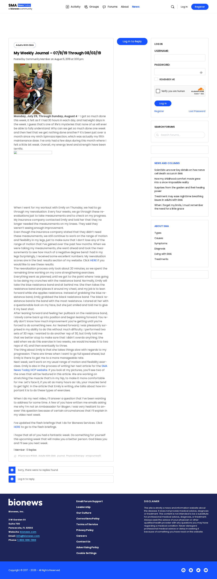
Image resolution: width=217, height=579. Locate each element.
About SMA (161, 226)
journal (61, 455)
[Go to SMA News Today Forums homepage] (20, 6)
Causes (158, 238)
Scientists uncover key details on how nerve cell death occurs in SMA (179, 171)
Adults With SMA (47, 455)
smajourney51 (93, 455)
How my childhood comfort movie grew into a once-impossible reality (177, 180)
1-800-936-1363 (26, 540)
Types (157, 233)
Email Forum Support (89, 501)
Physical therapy (75, 455)
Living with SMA (163, 254)
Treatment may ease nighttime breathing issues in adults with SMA (178, 198)
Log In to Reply (132, 41)
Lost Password (197, 111)
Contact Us (83, 541)
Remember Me (167, 79)
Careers (81, 536)
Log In (184, 6)
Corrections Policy (88, 518)
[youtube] (206, 570)
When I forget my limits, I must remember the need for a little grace (178, 206)
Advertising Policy (87, 547)
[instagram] (191, 570)
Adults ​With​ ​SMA (25, 45)
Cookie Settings (86, 553)
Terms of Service (87, 524)
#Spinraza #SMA (27, 455)
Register (200, 6)
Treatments (161, 259)
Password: (162, 65)
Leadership (83, 507)
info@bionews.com (28, 536)
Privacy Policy (85, 530)
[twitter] (198, 570)
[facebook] (183, 570)
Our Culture (83, 513)
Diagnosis (159, 248)
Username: (161, 51)
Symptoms (160, 243)
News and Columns (167, 163)
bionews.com (28, 531)
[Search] (172, 7)
